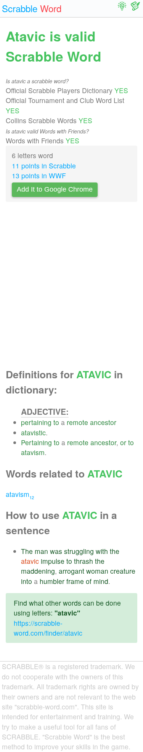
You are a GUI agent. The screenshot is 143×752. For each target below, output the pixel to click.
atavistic (33, 432)
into (26, 581)
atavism (33, 452)
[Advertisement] (71, 287)
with (102, 551)
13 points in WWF (39, 175)
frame (75, 581)
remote (77, 422)
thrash (83, 561)
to (56, 422)
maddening (38, 571)
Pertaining (36, 442)
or (123, 442)
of (89, 581)
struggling (79, 551)
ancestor (103, 422)
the (114, 551)
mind (100, 581)
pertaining (36, 422)
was (56, 551)
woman (97, 571)
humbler (52, 581)
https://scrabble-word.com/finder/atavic (48, 628)
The (27, 551)
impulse (52, 561)
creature (122, 571)
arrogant (71, 571)
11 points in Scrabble (44, 165)
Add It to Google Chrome (55, 189)
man (41, 551)
